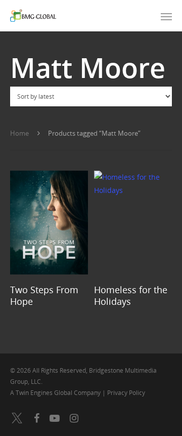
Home (19, 133)
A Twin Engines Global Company (56, 392)
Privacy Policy (126, 392)
